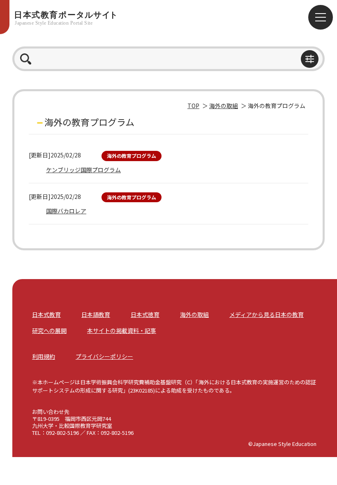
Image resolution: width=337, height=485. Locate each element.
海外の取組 (223, 106)
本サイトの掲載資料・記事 (121, 330)
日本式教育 (46, 314)
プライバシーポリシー (104, 356)
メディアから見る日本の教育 (266, 314)
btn (310, 59)
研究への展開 (49, 330)
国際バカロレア (66, 211)
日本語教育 (95, 314)
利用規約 (43, 356)
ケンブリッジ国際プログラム (83, 170)
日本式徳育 (145, 314)
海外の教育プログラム (131, 155)
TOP (193, 106)
